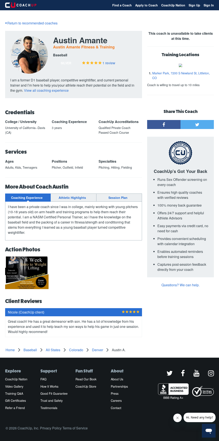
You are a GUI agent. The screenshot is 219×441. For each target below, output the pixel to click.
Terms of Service (75, 428)
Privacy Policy (51, 428)
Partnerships (119, 386)
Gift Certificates (15, 400)
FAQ (43, 379)
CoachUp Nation (173, 5)
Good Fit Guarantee (54, 393)
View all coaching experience (46, 90)
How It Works (49, 386)
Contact (116, 408)
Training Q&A (14, 393)
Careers (116, 400)
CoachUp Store (85, 386)
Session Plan (117, 197)
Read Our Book (85, 379)
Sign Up (194, 5)
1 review (108, 62)
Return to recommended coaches (32, 23)
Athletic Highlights (72, 197)
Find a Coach (122, 5)
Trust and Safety (51, 400)
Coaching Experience (27, 197)
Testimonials (48, 408)
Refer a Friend (15, 408)
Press (114, 393)
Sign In (209, 5)
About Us (117, 379)
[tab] (28, 198)
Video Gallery (14, 386)
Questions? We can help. (180, 284)
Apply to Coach (146, 5)
